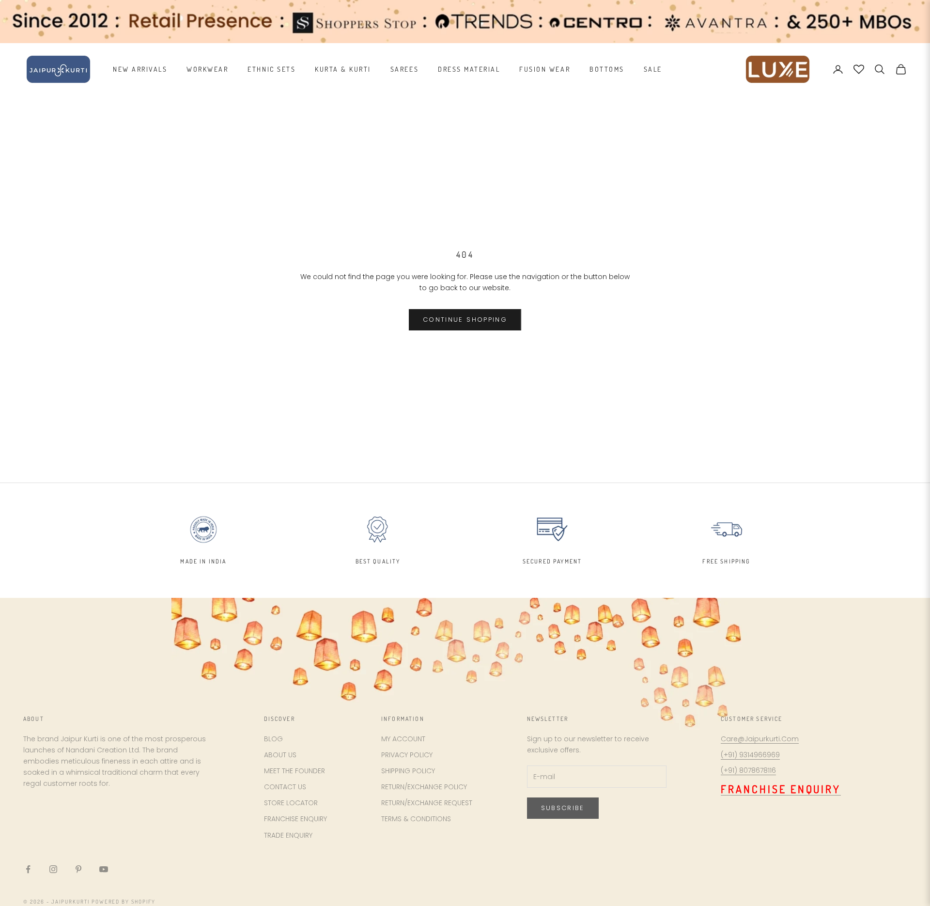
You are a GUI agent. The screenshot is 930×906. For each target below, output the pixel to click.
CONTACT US (285, 787)
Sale (653, 69)
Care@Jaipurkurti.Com (760, 739)
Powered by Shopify (124, 901)
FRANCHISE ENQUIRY (295, 819)
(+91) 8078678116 (748, 770)
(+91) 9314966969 (750, 755)
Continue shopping (465, 319)
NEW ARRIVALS (140, 69)
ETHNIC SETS (271, 69)
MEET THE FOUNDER (294, 771)
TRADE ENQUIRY (288, 835)
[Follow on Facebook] (28, 869)
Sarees (404, 69)
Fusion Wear (544, 69)
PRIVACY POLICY (407, 755)
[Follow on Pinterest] (78, 869)
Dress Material (469, 69)
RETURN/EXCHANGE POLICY (424, 787)
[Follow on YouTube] (103, 869)
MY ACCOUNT (403, 739)
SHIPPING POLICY (408, 771)
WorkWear (207, 69)
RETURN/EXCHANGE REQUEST (426, 803)
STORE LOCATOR (291, 803)
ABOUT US (280, 755)
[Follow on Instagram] (53, 869)
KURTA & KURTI (343, 69)
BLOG (273, 739)
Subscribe (563, 807)
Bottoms (606, 69)
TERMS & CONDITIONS (416, 819)
